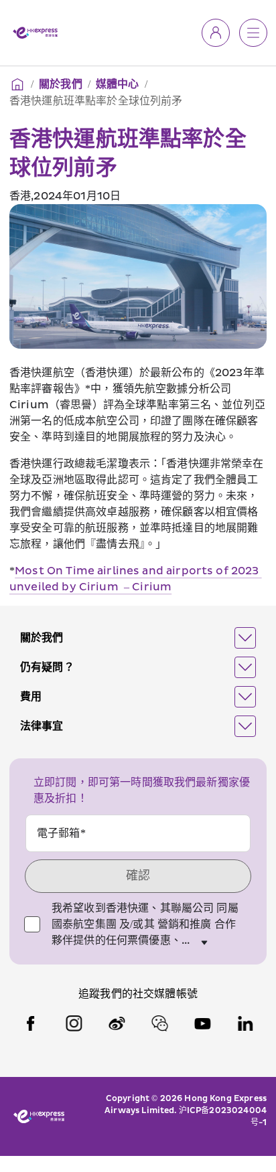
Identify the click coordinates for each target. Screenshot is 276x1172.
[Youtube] (202, 1023)
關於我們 (60, 84)
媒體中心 (117, 84)
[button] (138, 638)
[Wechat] (159, 1023)
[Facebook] (31, 1023)
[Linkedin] (245, 1023)
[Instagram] (73, 1023)
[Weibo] (116, 1023)
